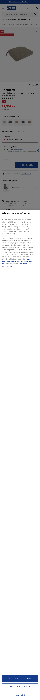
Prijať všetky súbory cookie (20, 678)
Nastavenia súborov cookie (20, 687)
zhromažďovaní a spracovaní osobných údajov (17, 261)
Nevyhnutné (20, 695)
